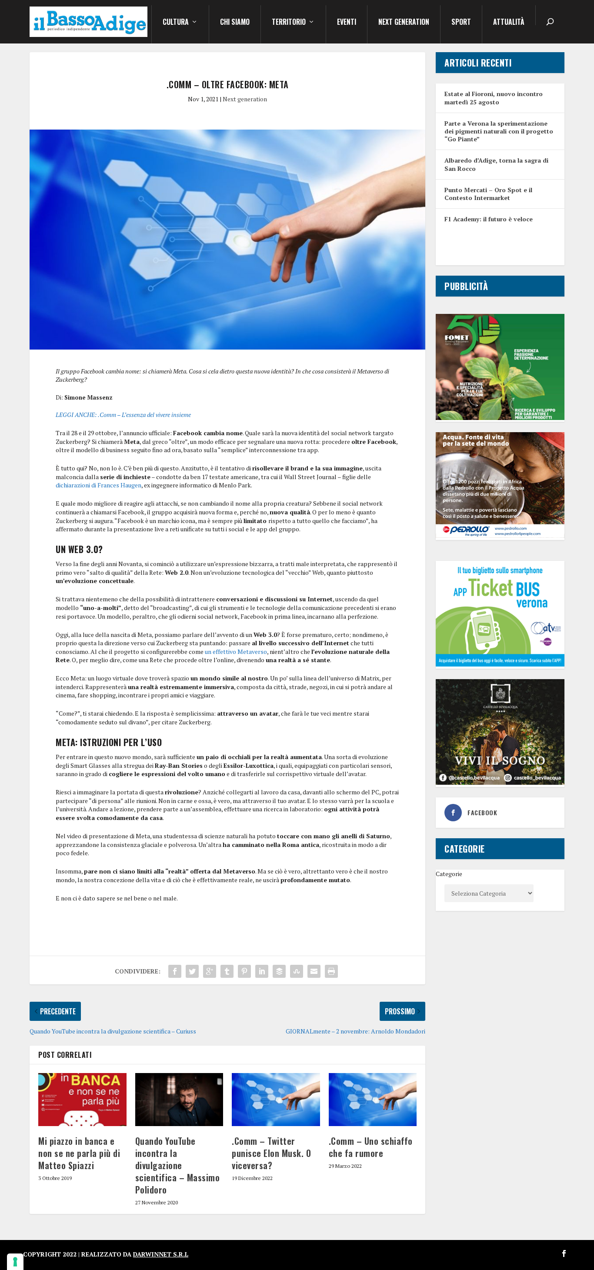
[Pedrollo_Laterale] (500, 535)
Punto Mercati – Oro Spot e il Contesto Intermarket (488, 194)
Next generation (403, 22)
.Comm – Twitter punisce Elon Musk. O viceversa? (271, 1153)
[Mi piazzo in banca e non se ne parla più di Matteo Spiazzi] (82, 1099)
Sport (461, 22)
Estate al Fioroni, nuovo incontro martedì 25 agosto (493, 98)
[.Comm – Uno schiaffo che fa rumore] (373, 1099)
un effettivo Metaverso (236, 651)
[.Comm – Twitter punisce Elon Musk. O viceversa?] (276, 1099)
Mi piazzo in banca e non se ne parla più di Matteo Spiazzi (79, 1153)
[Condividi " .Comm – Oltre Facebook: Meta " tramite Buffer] (279, 971)
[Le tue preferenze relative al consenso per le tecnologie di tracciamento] (15, 1261)
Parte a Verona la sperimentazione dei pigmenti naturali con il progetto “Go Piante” (498, 131)
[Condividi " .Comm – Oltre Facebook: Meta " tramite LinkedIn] (261, 971)
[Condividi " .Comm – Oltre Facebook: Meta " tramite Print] (331, 971)
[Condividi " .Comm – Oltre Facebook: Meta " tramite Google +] (209, 971)
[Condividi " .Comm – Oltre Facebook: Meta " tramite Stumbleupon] (296, 971)
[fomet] (500, 417)
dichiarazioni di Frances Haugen (98, 485)
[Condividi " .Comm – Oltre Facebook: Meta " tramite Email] (314, 971)
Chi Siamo (235, 22)
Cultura (176, 22)
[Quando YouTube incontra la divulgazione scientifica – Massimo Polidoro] (179, 1099)
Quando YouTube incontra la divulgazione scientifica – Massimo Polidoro (177, 1165)
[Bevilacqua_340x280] (500, 782)
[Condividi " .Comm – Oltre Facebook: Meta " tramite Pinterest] (244, 971)
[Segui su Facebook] (564, 1253)
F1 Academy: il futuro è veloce (488, 219)
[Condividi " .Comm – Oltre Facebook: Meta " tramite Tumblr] (227, 971)
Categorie (449, 874)
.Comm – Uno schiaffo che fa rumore (371, 1147)
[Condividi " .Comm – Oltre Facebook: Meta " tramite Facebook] (175, 971)
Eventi (346, 22)
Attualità (508, 22)
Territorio (289, 22)
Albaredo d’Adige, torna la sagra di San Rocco (496, 164)
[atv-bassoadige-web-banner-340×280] (500, 664)
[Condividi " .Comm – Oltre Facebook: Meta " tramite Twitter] (192, 971)
